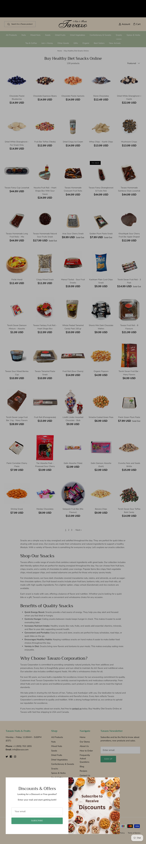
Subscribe (37, 820)
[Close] (116, 781)
